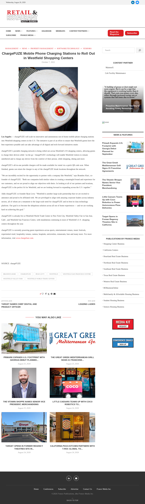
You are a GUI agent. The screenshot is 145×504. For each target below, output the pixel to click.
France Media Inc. (104, 489)
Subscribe (11, 35)
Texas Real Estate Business (114, 275)
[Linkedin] (133, 2)
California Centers (111, 250)
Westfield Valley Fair (13, 279)
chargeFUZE (26, 274)
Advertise (74, 489)
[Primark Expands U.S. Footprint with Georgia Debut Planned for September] (24, 338)
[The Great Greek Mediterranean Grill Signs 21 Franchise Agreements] (72, 338)
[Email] (137, 2)
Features (31, 31)
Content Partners (78, 31)
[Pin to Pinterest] (51, 294)
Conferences (48, 489)
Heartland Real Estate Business (116, 256)
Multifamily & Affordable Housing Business (121, 294)
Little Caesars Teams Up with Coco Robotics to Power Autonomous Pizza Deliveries (112, 202)
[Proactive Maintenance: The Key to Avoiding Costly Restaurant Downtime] (123, 99)
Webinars (60, 31)
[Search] (140, 50)
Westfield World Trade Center (40, 279)
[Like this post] (43, 294)
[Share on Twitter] (49, 294)
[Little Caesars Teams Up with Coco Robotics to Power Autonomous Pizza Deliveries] (72, 383)
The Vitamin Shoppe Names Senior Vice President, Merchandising (112, 184)
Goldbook (47, 31)
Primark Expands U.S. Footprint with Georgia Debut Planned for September (112, 148)
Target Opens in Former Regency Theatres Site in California (110, 220)
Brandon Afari (9, 274)
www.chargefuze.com (24, 238)
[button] (105, 98)
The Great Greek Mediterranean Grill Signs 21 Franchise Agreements (111, 167)
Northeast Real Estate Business (116, 263)
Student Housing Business (114, 300)
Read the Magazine (114, 33)
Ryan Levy (40, 274)
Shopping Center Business (114, 244)
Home (8, 31)
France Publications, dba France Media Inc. (76, 494)
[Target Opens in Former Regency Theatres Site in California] (24, 427)
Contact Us (87, 489)
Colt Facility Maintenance (115, 73)
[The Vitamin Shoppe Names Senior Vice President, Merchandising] (24, 383)
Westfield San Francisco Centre (77, 274)
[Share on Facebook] (45, 294)
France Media (27, 35)
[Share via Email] (55, 294)
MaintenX (110, 67)
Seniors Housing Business (114, 307)
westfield (53, 274)
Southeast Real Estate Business (116, 269)
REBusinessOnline (111, 288)
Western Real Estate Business (115, 282)
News (17, 31)
